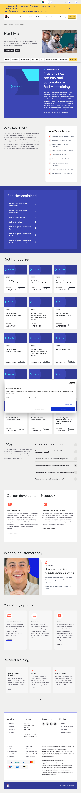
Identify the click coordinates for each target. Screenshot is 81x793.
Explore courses (9, 50)
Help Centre (46, 16)
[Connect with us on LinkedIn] (55, 724)
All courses (11, 723)
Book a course (73, 59)
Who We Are (38, 16)
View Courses (35, 59)
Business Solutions (29, 16)
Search (62, 16)
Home (5, 24)
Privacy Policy (12, 753)
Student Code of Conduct (31, 753)
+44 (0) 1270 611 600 (57, 2)
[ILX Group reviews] (24, 766)
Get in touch (72, 16)
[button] (40, 699)
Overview (7, 59)
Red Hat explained (25, 59)
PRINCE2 (63, 723)
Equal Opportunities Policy (31, 751)
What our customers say (51, 59)
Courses (14, 16)
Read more (21, 288)
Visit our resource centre (48, 528)
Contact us (27, 719)
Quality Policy (29, 746)
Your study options (63, 59)
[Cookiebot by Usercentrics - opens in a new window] (68, 383)
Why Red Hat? (15, 59)
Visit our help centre (12, 533)
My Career (21, 16)
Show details (68, 404)
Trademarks (28, 748)
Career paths (12, 729)
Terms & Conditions (13, 751)
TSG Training (64, 729)
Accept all (63, 409)
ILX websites (63, 719)
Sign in (65, 2)
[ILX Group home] (7, 16)
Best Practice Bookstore (67, 726)
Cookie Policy (11, 756)
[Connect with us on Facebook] (47, 724)
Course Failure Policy (30, 756)
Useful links (11, 748)
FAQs (17, 50)
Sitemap (10, 746)
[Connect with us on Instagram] (51, 724)
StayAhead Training (66, 732)
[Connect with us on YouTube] (43, 724)
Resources (53, 16)
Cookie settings (39, 409)
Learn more (9, 639)
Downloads (11, 726)
